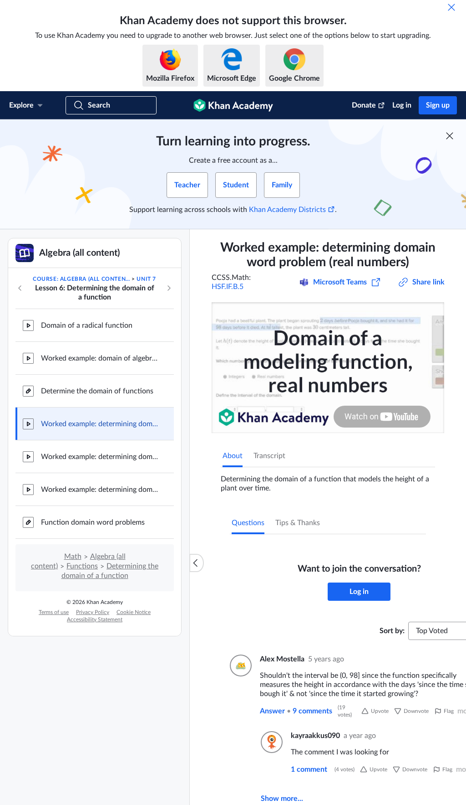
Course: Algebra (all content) (81, 279)
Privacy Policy (92, 612)
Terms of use (54, 612)
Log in (401, 105)
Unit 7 (146, 279)
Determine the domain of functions (97, 391)
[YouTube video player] (328, 367)
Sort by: (392, 631)
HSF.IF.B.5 (227, 286)
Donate (364, 105)
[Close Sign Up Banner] (450, 136)
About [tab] (233, 455)
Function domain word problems (93, 522)
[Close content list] (196, 563)
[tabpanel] (328, 480)
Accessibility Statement (94, 619)
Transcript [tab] (269, 455)
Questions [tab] (248, 522)
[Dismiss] (451, 7)
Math (72, 556)
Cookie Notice (133, 612)
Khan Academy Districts (287, 209)
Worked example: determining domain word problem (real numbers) (100, 424)
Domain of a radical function (86, 325)
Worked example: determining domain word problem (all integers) (100, 489)
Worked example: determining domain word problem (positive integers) (100, 456)
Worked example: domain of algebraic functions (100, 358)
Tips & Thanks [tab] (297, 522)
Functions (82, 566)
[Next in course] (168, 288)
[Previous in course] (20, 288)
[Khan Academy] (233, 105)
